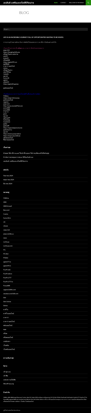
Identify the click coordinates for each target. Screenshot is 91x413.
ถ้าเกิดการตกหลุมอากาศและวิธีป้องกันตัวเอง (18, 157)
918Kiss (6, 198)
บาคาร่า (6, 112)
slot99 (5, 56)
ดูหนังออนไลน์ (8, 88)
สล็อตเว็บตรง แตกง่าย (10, 54)
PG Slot (5, 254)
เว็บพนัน (6, 345)
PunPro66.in (70, 397)
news (5, 238)
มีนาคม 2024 (7, 184)
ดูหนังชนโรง (7, 130)
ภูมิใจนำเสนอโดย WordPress (11, 410)
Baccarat (6, 210)
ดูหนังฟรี (6, 126)
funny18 (6, 78)
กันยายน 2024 (8, 176)
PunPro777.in (83, 397)
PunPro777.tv (8, 282)
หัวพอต (13, 401)
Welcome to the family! (76, 2)
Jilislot (5, 226)
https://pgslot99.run (10, 62)
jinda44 (6, 58)
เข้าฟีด (5, 376)
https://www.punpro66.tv (12, 134)
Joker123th (35, 397)
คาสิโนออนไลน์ (8, 313)
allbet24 (6, 82)
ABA (5, 202)
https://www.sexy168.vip (11, 136)
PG (4, 250)
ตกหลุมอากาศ (59, 399)
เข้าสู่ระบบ (7, 372)
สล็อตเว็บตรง (7, 70)
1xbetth (6, 74)
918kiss (6, 96)
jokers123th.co (8, 234)
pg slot (5, 76)
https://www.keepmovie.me (12, 128)
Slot (4, 297)
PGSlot (5, 258)
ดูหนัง (5, 124)
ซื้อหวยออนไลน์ (8, 140)
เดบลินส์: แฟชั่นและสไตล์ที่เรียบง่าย (18, 2)
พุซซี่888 (6, 64)
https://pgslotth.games (11, 84)
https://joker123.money (11, 98)
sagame (5, 102)
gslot (5, 114)
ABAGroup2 (7, 206)
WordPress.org (8, 384)
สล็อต (5, 333)
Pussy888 (6, 286)
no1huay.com (8, 246)
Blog (56, 2)
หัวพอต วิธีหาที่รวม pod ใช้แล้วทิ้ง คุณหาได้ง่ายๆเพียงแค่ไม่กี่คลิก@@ (26, 153)
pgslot (5, 80)
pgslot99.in (7, 266)
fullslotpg (6, 120)
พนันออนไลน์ (7, 325)
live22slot (6, 122)
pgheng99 (6, 118)
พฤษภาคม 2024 (8, 180)
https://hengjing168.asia (11, 52)
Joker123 (6, 230)
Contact (63, 2)
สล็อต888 (6, 60)
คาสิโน (5, 309)
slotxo (5, 68)
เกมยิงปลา (6, 341)
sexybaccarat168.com (10, 293)
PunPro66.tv (7, 274)
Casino (5, 214)
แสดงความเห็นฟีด (9, 380)
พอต (4, 329)
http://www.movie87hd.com (13, 106)
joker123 (6, 50)
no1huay (6, 242)
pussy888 (6, 108)
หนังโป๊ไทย (7, 72)
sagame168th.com (9, 290)
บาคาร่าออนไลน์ (9, 66)
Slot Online (7, 301)
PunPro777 (7, 278)
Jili (4, 222)
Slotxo (5, 305)
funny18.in (7, 218)
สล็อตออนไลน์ (8, 138)
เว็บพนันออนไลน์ (9, 349)
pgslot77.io (7, 262)
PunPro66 (6, 270)
